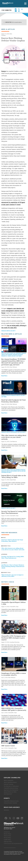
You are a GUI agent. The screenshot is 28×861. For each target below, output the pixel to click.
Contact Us (7, 832)
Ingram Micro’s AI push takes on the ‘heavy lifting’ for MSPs (13, 476)
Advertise (6, 810)
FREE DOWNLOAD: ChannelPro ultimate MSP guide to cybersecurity (13, 709)
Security (13, 330)
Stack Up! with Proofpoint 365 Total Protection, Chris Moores (13, 401)
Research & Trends (6, 356)
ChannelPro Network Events (11, 801)
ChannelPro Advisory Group (11, 788)
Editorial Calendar (8, 784)
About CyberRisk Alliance (10, 782)
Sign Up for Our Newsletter (11, 790)
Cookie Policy (7, 839)
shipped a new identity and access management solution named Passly (12, 311)
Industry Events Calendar (10, 803)
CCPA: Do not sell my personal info (13, 843)
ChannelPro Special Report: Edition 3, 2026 (13, 603)
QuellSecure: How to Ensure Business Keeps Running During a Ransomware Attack (12, 566)
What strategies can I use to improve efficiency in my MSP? (12, 575)
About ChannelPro (8, 780)
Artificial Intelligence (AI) (8, 353)
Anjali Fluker (13, 480)
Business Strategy (6, 395)
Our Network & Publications (11, 786)
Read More (4, 375)
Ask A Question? (8, 794)
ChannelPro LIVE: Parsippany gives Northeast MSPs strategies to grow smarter (13, 638)
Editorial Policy (8, 841)
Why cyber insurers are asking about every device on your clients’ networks (13, 437)
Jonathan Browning (14, 642)
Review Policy (7, 834)
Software (18, 356)
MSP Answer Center (16, 432)
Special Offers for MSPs (10, 792)
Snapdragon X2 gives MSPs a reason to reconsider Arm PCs (13, 674)
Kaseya (3, 71)
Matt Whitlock (13, 367)
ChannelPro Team (14, 515)
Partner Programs (18, 354)
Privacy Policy (7, 837)
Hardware (18, 353)
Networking (9, 354)
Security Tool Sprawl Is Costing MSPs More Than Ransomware (14, 512)
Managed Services (6, 330)
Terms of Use (7, 835)
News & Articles (8, 29)
